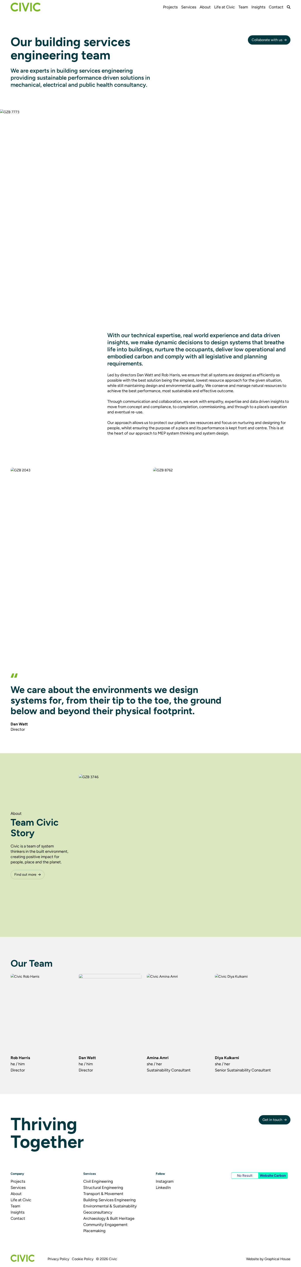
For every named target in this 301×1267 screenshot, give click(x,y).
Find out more (25, 874)
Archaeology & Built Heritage (108, 1218)
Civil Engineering (98, 1181)
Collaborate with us (267, 40)
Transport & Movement (103, 1193)
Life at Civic (224, 7)
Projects (170, 7)
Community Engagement (105, 1224)
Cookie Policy (82, 1259)
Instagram (164, 1181)
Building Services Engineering (109, 1199)
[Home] (26, 7)
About (205, 7)
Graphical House (277, 1259)
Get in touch (272, 1120)
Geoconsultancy (97, 1212)
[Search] (288, 7)
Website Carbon (273, 1175)
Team (243, 7)
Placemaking (94, 1230)
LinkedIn (163, 1187)
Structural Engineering (103, 1187)
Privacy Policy (58, 1259)
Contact (276, 7)
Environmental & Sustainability (110, 1206)
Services (188, 7)
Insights (258, 7)
